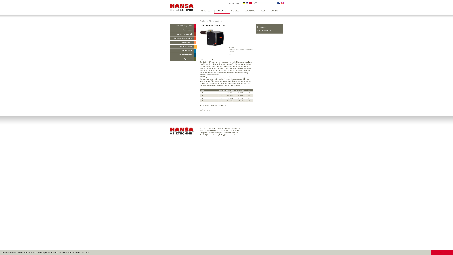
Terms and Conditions (233, 135)
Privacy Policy (218, 135)
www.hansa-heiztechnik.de (229, 133)
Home (231, 3)
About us (205, 11)
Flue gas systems (186, 42)
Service (235, 11)
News (238, 3)
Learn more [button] (85, 252)
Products (221, 11)
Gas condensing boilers (184, 26)
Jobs (263, 11)
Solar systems (187, 50)
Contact (275, 11)
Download (250, 11)
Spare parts (188, 59)
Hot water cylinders (185, 55)
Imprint (209, 135)
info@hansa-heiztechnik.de (209, 133)
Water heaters (187, 30)
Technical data (263, 30)
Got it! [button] (442, 252)
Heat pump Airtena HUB (184, 34)
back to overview (206, 110)
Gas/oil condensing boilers (183, 38)
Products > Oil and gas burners (212, 21)
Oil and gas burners (185, 46)
